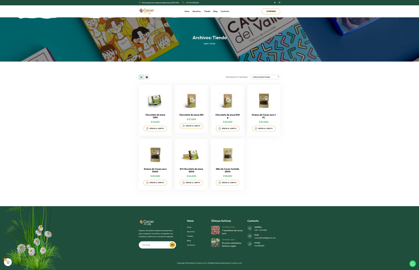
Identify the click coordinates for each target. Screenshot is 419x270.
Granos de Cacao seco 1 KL (264, 116)
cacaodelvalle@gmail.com (265, 238)
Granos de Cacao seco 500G (155, 170)
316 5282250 (259, 246)
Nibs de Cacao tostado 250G (227, 170)
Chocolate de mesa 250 (191, 114)
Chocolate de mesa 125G (155, 116)
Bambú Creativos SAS (233, 263)
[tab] (141, 77)
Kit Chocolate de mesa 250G (191, 170)
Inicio (187, 11)
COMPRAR (271, 11)
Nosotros (197, 11)
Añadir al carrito (156, 128)
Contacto (225, 11)
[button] (412, 263)
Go (172, 245)
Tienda (207, 11)
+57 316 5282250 (192, 3)
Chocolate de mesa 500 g (227, 116)
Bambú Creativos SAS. (198, 263)
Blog (215, 11)
